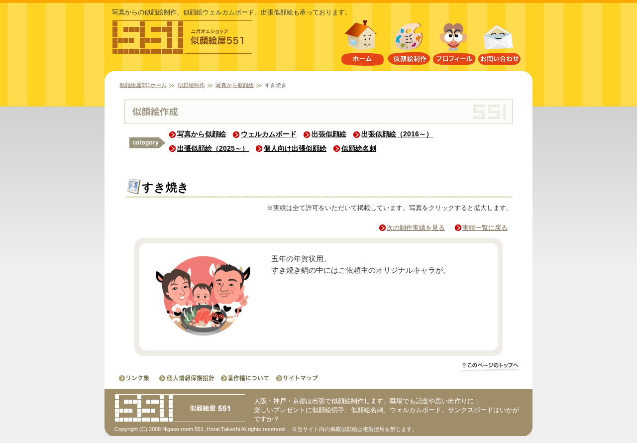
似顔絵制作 (408, 45)
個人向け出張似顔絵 (295, 148)
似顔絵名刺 (358, 148)
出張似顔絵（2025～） (213, 148)
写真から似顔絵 (234, 85)
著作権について (244, 378)
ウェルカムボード (269, 134)
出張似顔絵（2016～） (397, 134)
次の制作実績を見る (416, 227)
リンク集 (135, 378)
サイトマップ (294, 378)
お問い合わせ (500, 45)
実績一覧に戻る (485, 227)
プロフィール (454, 45)
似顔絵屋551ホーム (362, 45)
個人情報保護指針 (187, 378)
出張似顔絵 (329, 134)
